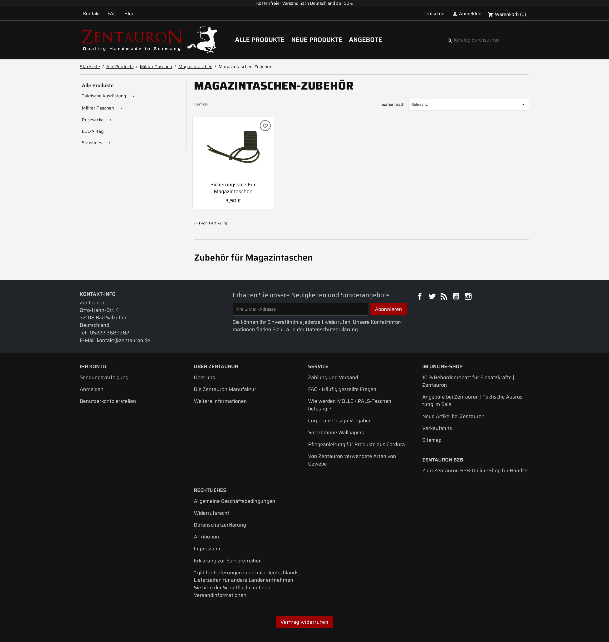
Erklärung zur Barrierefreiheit (228, 561)
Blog (129, 13)
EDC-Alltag (93, 131)
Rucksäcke (92, 119)
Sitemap (432, 440)
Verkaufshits (437, 428)
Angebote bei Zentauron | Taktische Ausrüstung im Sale (473, 400)
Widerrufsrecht (211, 513)
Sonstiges (92, 142)
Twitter (432, 297)
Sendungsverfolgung (104, 377)
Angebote (365, 40)
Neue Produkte (316, 40)
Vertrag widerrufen (304, 622)
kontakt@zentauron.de (123, 340)
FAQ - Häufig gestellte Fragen (342, 389)
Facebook (420, 297)
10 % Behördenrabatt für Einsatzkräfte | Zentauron (468, 381)
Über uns (204, 377)
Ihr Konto (93, 366)
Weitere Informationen (220, 401)
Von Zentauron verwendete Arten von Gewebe (352, 460)
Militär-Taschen (98, 108)
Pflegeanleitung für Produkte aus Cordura (356, 444)
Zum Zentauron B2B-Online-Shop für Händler (475, 470)
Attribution (206, 537)
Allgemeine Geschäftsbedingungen (234, 501)
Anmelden (91, 389)
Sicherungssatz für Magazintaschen (233, 188)
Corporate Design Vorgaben (340, 420)
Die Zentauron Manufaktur (225, 389)
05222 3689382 (109, 333)
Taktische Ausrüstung (104, 95)
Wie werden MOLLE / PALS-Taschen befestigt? (349, 405)
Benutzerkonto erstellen (108, 401)
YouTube (456, 297)
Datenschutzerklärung (220, 525)
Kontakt (91, 13)
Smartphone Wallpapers (336, 432)
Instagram (468, 297)
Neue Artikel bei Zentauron (453, 416)
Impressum (207, 548)
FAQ (112, 13)
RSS (444, 297)
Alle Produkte (260, 40)
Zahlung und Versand (333, 377)
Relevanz (468, 104)
